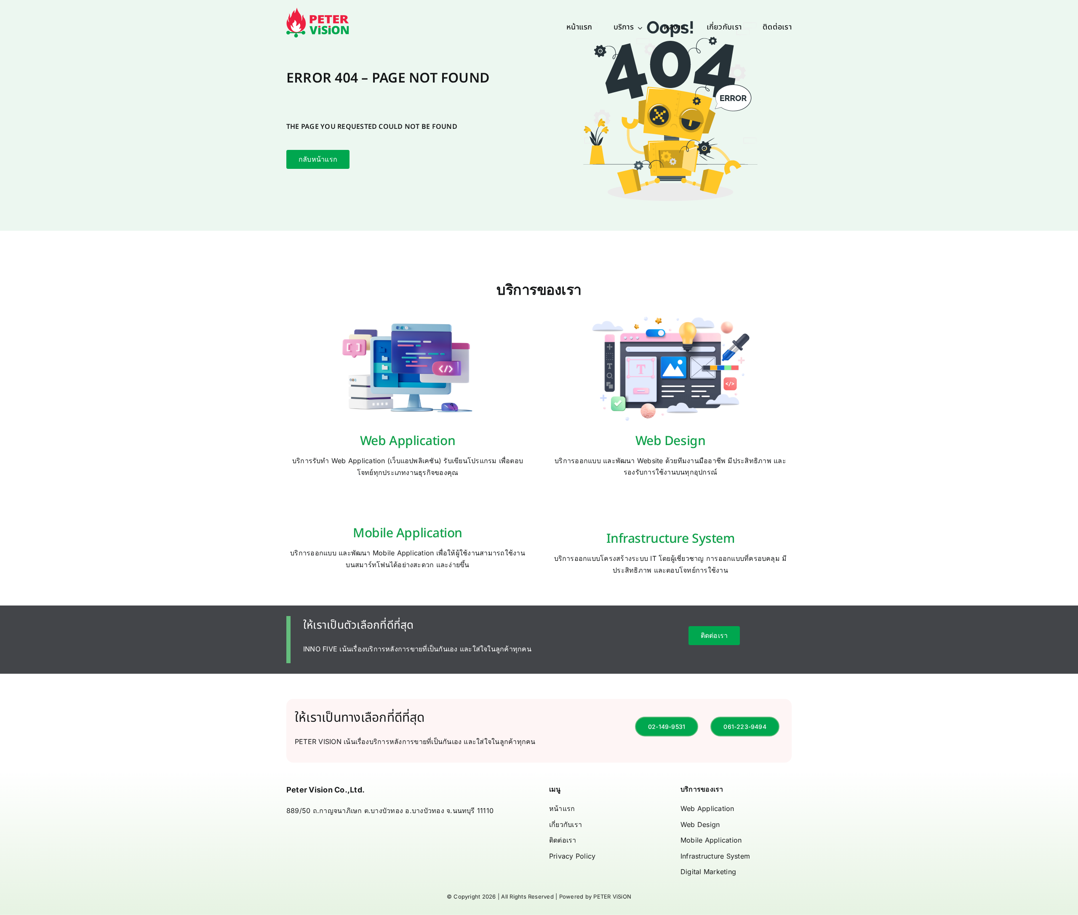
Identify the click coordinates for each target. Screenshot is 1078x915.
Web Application (407, 441)
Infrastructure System (670, 539)
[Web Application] (407, 316)
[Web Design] (670, 316)
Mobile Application (407, 533)
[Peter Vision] (318, 11)
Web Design (670, 441)
